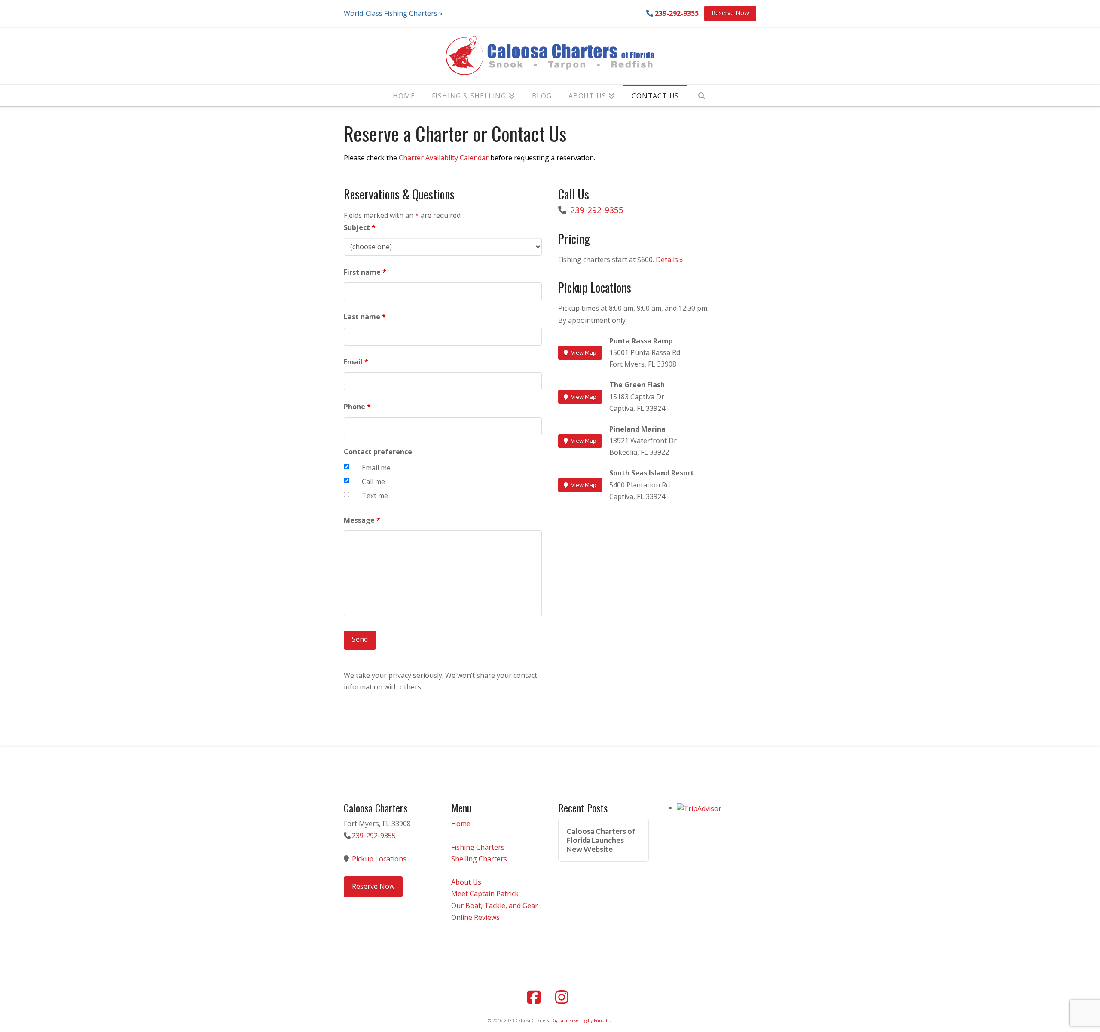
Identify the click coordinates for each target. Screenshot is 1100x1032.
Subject (360, 227)
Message (362, 520)
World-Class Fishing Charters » (393, 13)
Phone (357, 406)
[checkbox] (346, 466)
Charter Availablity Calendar (444, 157)
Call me (373, 481)
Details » (669, 259)
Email (356, 362)
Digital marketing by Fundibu (581, 1020)
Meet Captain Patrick (485, 893)
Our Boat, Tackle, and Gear (494, 905)
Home (461, 823)
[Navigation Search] (701, 95)
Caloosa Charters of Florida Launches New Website (601, 840)
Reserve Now (730, 13)
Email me (376, 467)
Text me (375, 495)
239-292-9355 (677, 13)
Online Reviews (475, 917)
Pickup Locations (379, 859)
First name (365, 272)
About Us (466, 882)
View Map (583, 352)
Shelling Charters (479, 859)
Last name (365, 317)
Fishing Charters (477, 847)
